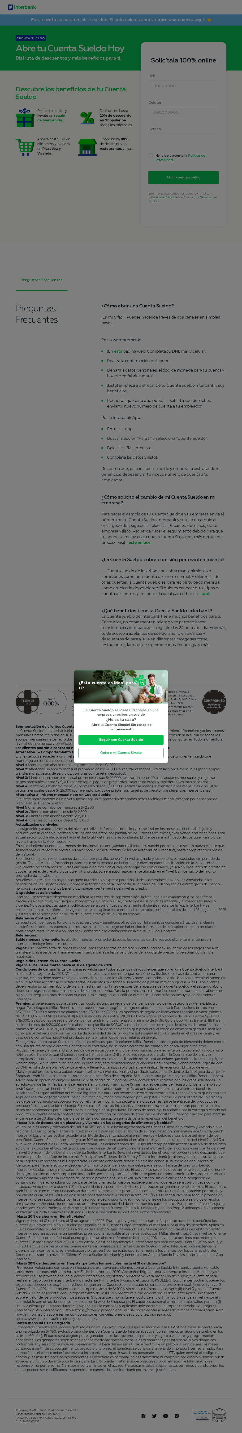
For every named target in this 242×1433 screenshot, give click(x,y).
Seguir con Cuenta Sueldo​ (121, 739)
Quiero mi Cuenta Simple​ (121, 752)
